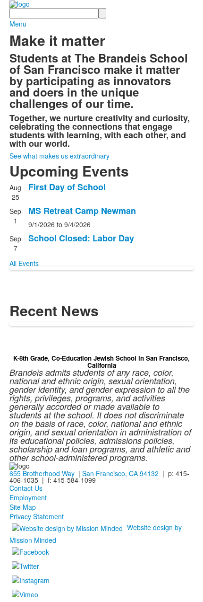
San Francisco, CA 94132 (120, 473)
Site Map (22, 507)
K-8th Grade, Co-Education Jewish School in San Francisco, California (101, 361)
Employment (28, 497)
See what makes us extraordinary (59, 155)
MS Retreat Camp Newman (82, 210)
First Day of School (67, 187)
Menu (17, 23)
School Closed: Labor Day (81, 238)
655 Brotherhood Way (42, 473)
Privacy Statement (36, 516)
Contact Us (25, 488)
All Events (24, 263)
